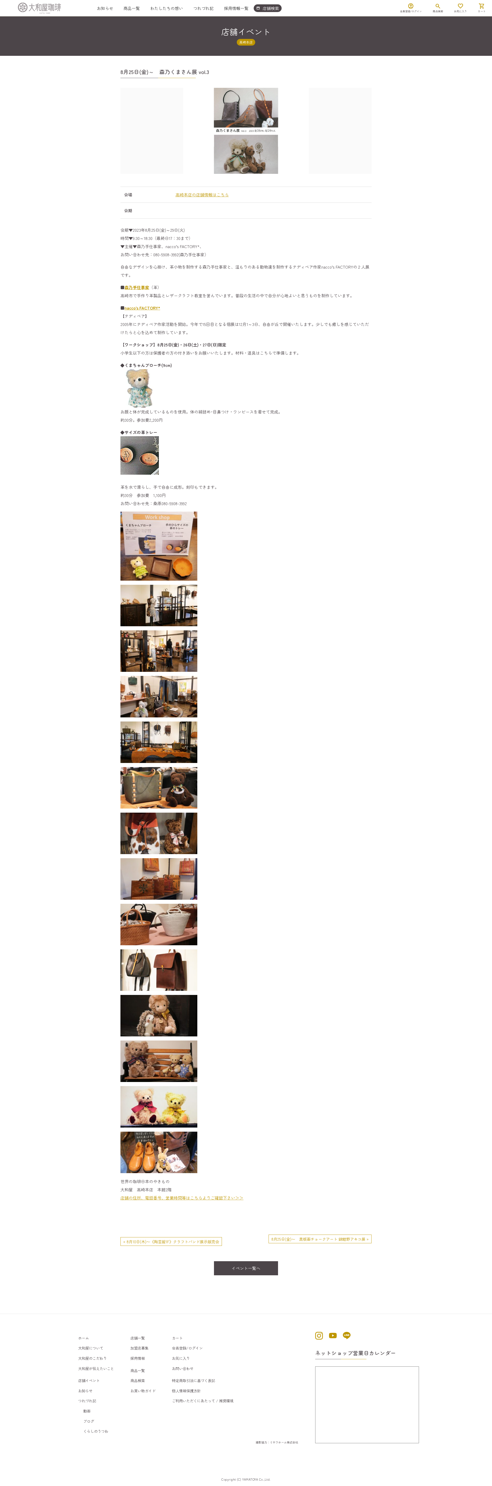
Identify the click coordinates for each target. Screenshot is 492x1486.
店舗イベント (89, 1380)
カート (177, 1338)
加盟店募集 (139, 1348)
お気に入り (181, 1358)
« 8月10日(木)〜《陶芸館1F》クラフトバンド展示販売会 (171, 1241)
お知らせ (105, 8)
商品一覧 (132, 8)
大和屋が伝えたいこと (96, 1368)
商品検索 (137, 1380)
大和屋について (90, 1348)
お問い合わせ (182, 1368)
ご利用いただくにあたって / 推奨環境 (202, 1400)
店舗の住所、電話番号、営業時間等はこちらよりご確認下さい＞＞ (181, 1198)
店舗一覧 (137, 1338)
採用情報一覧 (236, 8)
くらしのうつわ (95, 1431)
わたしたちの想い (166, 8)
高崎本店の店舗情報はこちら (202, 195)
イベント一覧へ (246, 1268)
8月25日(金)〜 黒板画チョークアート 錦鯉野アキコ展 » (320, 1239)
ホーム (83, 1338)
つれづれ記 (203, 8)
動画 (86, 1411)
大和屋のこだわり (92, 1358)
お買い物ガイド (143, 1390)
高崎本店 (246, 42)
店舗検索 (267, 8)
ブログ (88, 1421)
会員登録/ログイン (187, 1348)
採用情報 (137, 1358)
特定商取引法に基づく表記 (193, 1380)
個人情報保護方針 (186, 1390)
